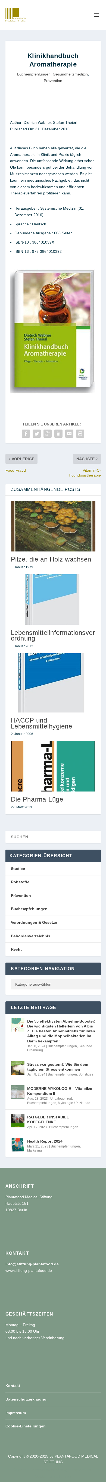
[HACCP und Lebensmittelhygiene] (53, 683)
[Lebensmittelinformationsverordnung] (53, 599)
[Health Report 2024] (17, 1145)
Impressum (15, 1413)
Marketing (34, 1150)
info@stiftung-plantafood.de (32, 1264)
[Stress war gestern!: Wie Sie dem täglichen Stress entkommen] (17, 1068)
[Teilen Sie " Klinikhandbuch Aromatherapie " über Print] (80, 433)
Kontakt (12, 1385)
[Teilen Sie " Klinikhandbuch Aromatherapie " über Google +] (47, 433)
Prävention (53, 80)
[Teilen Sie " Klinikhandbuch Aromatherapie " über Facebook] (25, 433)
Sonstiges (86, 1074)
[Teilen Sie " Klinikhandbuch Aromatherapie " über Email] (69, 433)
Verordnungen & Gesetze (34, 922)
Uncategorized (61, 1099)
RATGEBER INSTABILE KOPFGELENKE (48, 1119)
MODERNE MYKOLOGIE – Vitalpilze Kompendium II (59, 1091)
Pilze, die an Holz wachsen (51, 559)
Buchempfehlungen (34, 74)
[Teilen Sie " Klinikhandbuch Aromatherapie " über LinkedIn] (58, 433)
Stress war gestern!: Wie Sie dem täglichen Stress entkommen (57, 1066)
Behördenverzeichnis (30, 936)
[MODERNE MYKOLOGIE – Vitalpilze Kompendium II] (17, 1092)
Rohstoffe (20, 882)
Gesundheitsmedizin (70, 74)
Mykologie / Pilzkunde (74, 1103)
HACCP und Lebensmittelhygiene (41, 723)
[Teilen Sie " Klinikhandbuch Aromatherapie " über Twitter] (36, 433)
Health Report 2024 (45, 1141)
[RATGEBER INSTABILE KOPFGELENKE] (17, 1120)
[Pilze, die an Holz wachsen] (53, 526)
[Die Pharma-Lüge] (53, 766)
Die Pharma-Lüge (37, 799)
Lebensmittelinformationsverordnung (53, 635)
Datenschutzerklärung (25, 1399)
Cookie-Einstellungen (25, 1426)
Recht (16, 949)
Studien (18, 868)
